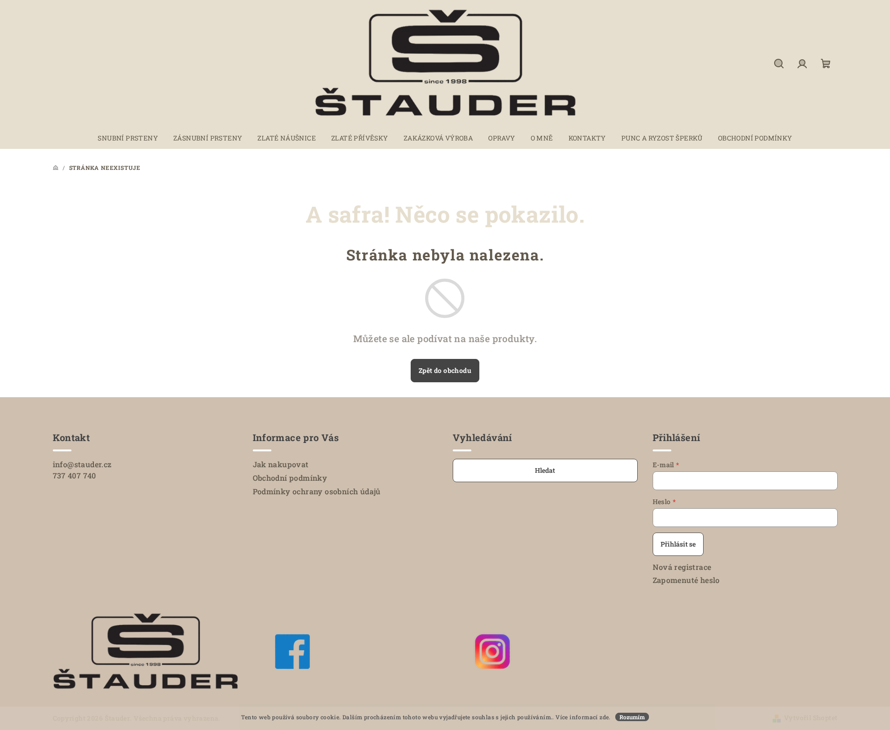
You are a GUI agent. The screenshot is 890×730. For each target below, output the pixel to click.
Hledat (545, 470)
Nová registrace (682, 567)
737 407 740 (74, 475)
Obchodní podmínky (290, 478)
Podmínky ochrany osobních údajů (317, 491)
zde (604, 717)
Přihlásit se (678, 544)
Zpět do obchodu (445, 370)
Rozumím (632, 717)
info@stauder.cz (82, 464)
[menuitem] (127, 138)
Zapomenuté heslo (686, 580)
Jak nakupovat (281, 464)
